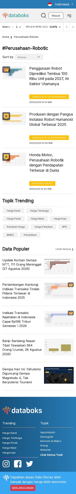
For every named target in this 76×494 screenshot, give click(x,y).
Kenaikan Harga (16, 226)
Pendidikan (30, 234)
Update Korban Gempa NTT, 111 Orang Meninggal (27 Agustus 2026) (21, 264)
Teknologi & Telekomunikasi (49, 96)
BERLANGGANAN (23, 488)
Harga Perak (14, 218)
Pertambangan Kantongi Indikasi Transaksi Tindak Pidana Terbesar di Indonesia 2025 (20, 291)
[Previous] (67, 27)
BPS (64, 226)
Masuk (56, 15)
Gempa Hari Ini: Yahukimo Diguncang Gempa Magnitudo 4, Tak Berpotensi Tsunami (21, 375)
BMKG (10, 234)
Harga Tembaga (39, 210)
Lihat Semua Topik (51, 454)
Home (5, 36)
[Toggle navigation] (69, 15)
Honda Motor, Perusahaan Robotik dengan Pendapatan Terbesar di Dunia (46, 163)
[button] (60, 4)
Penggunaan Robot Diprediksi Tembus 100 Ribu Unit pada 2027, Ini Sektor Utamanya (49, 76)
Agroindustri (47, 432)
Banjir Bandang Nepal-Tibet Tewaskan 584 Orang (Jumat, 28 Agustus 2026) (22, 347)
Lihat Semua (63, 248)
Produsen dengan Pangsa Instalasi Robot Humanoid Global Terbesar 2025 (51, 119)
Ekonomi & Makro (42, 183)
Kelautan (45, 449)
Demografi (46, 436)
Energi (44, 445)
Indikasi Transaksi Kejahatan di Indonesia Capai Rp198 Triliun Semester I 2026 (18, 319)
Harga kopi (60, 218)
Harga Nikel (37, 218)
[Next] (73, 27)
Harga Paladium (44, 226)
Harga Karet (13, 210)
